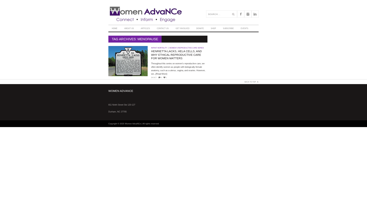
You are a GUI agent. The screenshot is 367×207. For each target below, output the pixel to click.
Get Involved (182, 28)
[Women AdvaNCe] (146, 14)
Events (244, 28)
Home (114, 28)
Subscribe (228, 28)
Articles (145, 28)
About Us (129, 28)
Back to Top (250, 82)
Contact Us (163, 28)
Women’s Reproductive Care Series (186, 48)
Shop (213, 28)
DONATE (200, 28)
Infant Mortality (159, 48)
